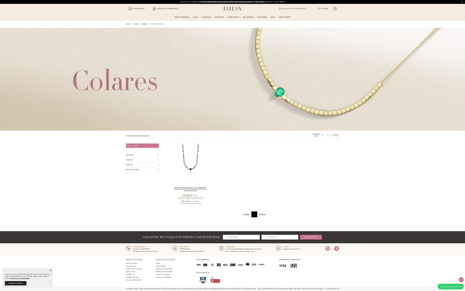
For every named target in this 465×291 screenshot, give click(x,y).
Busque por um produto (295, 9)
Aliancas (206, 17)
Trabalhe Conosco (132, 277)
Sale (272, 17)
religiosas (248, 17)
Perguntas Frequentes (164, 269)
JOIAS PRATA (233, 17)
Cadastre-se (130, 274)
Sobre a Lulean (131, 263)
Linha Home (285, 17)
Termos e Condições (163, 277)
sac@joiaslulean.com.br (291, 249)
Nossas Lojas (131, 266)
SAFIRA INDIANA (156, 24)
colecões (262, 17)
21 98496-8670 (184, 249)
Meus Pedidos (161, 266)
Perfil (158, 263)
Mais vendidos (182, 17)
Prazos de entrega (162, 274)
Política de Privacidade (19, 278)
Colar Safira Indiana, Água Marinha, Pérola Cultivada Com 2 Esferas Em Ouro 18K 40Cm (190, 189)
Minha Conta (130, 271)
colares (144, 24)
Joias (195, 17)
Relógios (219, 17)
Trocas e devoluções (133, 280)
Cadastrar (311, 237)
